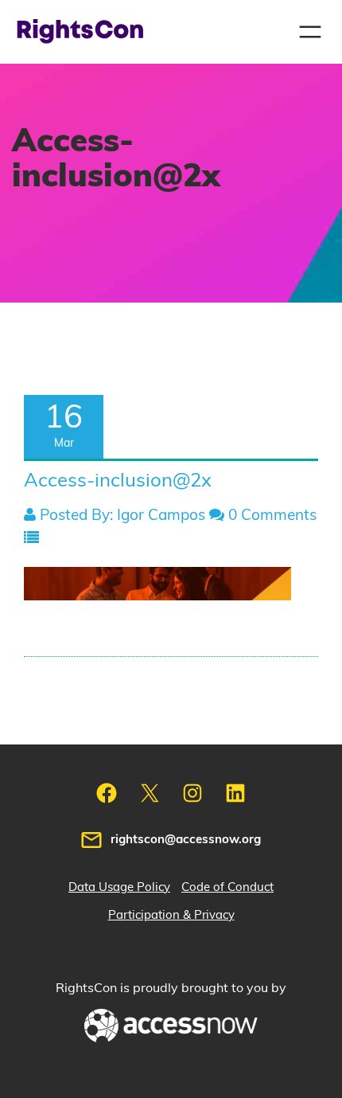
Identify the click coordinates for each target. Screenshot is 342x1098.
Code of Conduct (227, 887)
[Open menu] (310, 32)
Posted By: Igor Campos (120, 515)
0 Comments (270, 515)
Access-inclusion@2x (118, 480)
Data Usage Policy (119, 887)
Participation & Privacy (171, 915)
